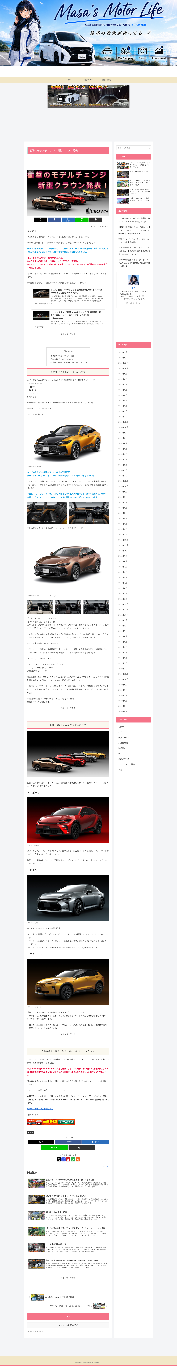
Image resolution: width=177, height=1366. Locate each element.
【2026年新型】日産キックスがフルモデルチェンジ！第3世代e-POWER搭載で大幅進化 (134, 263)
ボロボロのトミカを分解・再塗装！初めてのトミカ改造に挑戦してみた (134, 220)
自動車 (31, 1132)
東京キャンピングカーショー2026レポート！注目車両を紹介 (134, 240)
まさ (134, 288)
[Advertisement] (88, 124)
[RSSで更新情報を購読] (78, 1159)
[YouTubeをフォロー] (68, 1159)
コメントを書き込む (68, 1325)
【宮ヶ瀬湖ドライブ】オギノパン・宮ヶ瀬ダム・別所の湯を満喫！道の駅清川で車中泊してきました (134, 251)
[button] (95, 220)
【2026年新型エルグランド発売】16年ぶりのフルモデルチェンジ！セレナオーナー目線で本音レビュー (134, 230)
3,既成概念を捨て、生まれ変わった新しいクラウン (68, 362)
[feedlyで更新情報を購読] (73, 1159)
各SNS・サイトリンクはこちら (40, 1109)
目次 (65, 351)
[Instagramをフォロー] (63, 1159)
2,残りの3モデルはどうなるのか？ (62, 359)
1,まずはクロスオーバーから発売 (62, 356)
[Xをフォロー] (59, 1159)
